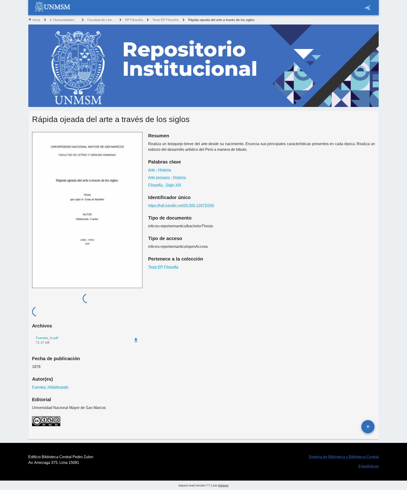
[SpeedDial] (367, 426)
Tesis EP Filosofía (165, 20)
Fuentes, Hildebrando (50, 387)
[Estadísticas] (367, 7)
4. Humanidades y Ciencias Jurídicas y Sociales (64, 20)
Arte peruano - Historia (167, 178)
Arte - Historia (159, 170)
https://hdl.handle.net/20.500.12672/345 (181, 206)
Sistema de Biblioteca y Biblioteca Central (344, 457)
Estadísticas (368, 466)
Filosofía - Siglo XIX (164, 185)
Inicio (36, 20)
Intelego (223, 485)
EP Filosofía (134, 20)
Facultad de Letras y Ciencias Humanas (101, 20)
